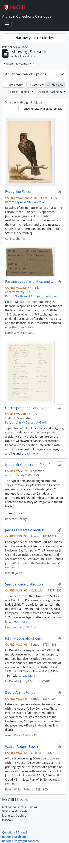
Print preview (15, 85)
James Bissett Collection (24, 530)
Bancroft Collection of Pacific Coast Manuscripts (30, 465)
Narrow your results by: (34, 37)
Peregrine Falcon (18, 191)
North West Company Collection (36, 296)
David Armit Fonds (20, 692)
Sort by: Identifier (20, 91)
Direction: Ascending (50, 91)
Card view (37, 85)
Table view (56, 85)
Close (24, 47)
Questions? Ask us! (14, 832)
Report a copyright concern (20, 841)
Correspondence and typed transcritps (30, 408)
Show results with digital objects (42, 108)
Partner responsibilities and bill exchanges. (30, 281)
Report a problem (14, 837)
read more (26, 327)
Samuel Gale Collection (24, 584)
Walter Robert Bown (21, 746)
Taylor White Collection (30, 202)
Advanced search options (25, 74)
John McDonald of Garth (31, 422)
